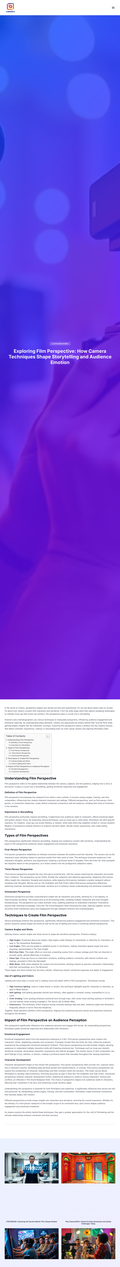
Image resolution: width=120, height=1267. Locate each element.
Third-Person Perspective (21, 753)
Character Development (20, 771)
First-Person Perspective (20, 750)
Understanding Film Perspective (21, 740)
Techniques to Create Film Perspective (23, 758)
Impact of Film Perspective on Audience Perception (28, 766)
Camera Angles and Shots (20, 761)
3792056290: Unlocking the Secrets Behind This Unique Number (31, 1222)
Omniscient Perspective (20, 756)
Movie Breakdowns (61, 344)
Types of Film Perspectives (19, 748)
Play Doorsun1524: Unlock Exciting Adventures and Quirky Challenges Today (88, 1223)
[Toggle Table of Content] (46, 736)
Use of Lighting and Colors (21, 764)
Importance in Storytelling (20, 745)
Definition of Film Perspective (21, 742)
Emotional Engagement (19, 769)
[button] (113, 8)
